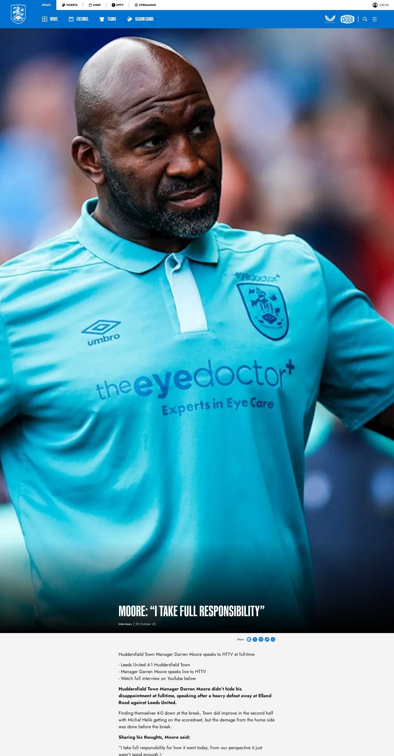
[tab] (46, 5)
